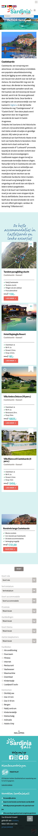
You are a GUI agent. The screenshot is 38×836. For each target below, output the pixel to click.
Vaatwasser (9, 669)
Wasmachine (9, 673)
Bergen (7, 704)
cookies (15, 820)
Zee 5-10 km (9, 700)
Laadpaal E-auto (11, 684)
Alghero (13, 105)
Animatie (8, 719)
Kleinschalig (9, 716)
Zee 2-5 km (9, 697)
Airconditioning (10, 650)
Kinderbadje (9, 680)
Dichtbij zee (9, 693)
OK (29, 818)
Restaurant (9, 665)
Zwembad (8, 676)
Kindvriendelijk (10, 712)
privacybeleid (7, 827)
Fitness (7, 657)
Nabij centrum (10, 708)
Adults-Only (9, 723)
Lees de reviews (7, 785)
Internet (7, 661)
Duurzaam (8, 654)
